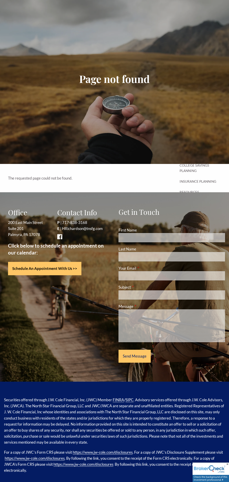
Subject (142, 287)
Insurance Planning (198, 181)
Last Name (127, 249)
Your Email (145, 268)
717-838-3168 (74, 222)
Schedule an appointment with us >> (44, 268)
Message (143, 306)
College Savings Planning (194, 168)
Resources (189, 192)
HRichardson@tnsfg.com (82, 228)
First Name (128, 230)
